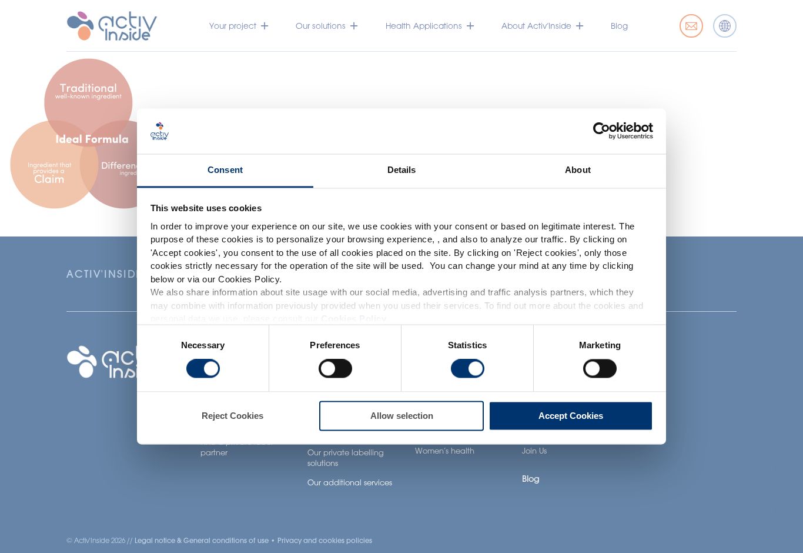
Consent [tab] (225, 170)
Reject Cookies (232, 416)
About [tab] (578, 170)
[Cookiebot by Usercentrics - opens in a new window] (601, 131)
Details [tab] (401, 170)
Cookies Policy (353, 319)
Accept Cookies (570, 416)
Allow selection (401, 416)
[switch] (335, 368)
